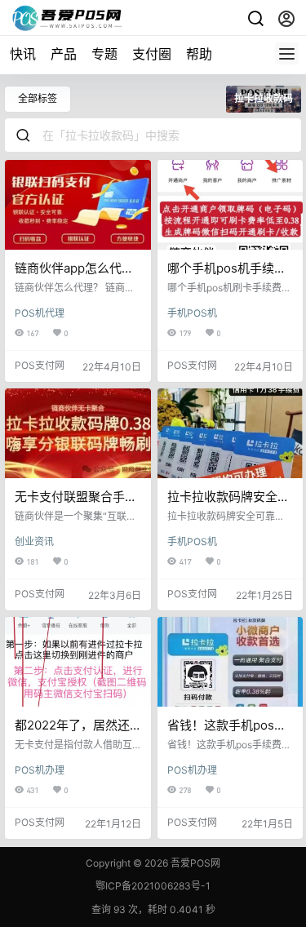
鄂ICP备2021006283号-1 (153, 886)
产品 (64, 54)
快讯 (23, 54)
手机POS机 (192, 313)
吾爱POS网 (194, 863)
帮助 (199, 54)
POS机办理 (39, 770)
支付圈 (151, 54)
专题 (104, 54)
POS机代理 (39, 313)
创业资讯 (34, 541)
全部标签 (37, 98)
